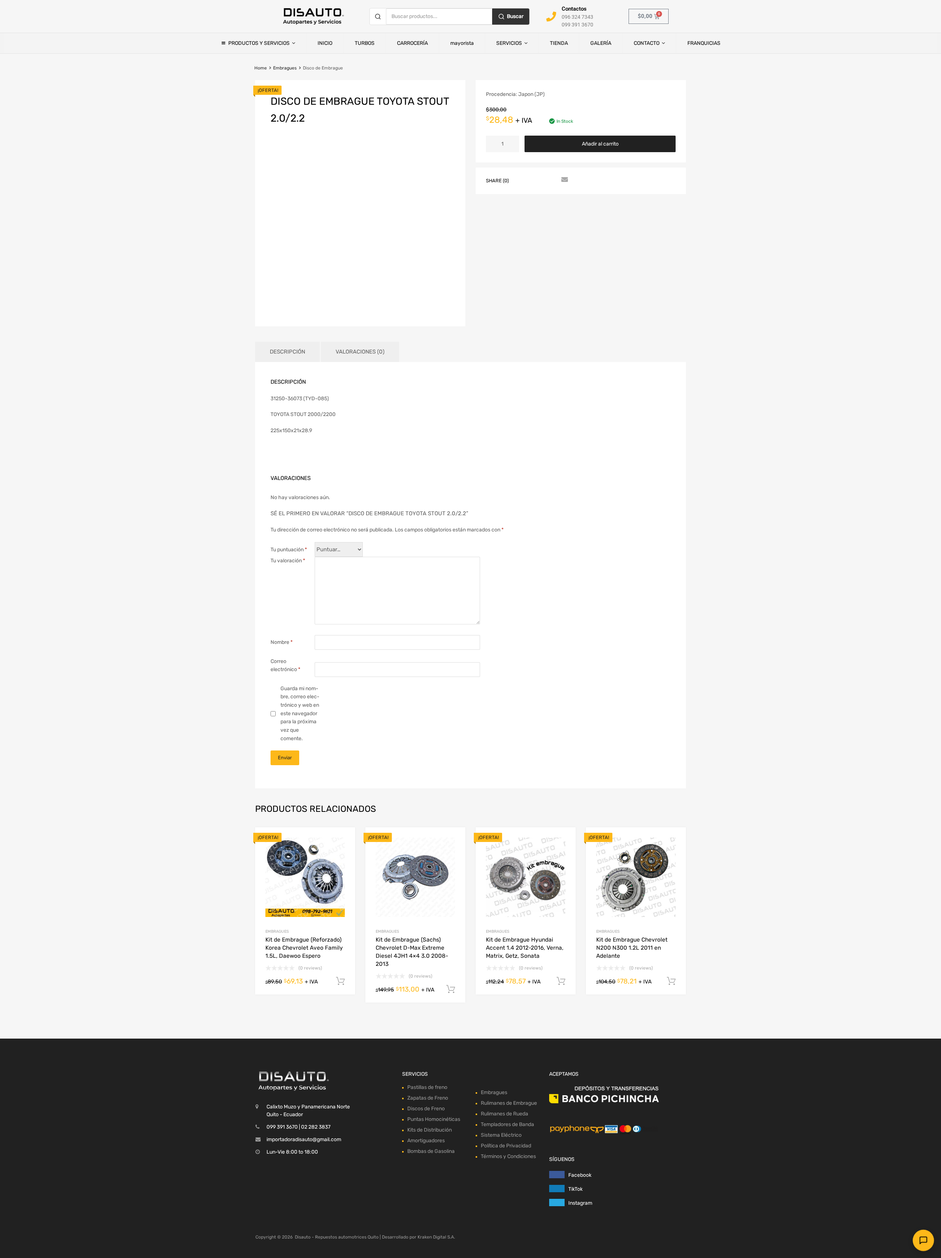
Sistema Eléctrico (501, 805)
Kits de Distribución (429, 800)
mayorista (462, 43)
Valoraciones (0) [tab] (360, 351)
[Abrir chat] (923, 1240)
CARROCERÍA (412, 43)
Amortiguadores (426, 810)
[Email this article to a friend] (563, 180)
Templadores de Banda (507, 794)
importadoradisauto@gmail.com (303, 809)
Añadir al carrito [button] (340, 651)
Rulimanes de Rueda (504, 783)
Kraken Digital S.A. (436, 906)
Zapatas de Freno (427, 768)
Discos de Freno (426, 778)
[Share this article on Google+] (550, 180)
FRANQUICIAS (703, 43)
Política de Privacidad (506, 815)
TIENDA (559, 43)
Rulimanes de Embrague (509, 773)
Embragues (285, 68)
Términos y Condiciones (508, 826)
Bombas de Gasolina (431, 821)
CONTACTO (646, 43)
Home (260, 68)
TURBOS (365, 43)
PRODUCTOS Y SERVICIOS (259, 43)
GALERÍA (600, 43)
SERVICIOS (509, 43)
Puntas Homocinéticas (433, 789)
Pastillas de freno (427, 757)
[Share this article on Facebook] (524, 180)
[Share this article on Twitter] (537, 180)
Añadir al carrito (600, 144)
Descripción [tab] (287, 351)
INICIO (325, 43)
